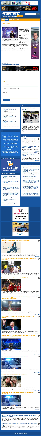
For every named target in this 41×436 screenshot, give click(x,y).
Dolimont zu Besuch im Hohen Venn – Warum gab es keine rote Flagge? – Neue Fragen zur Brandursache (11, 185)
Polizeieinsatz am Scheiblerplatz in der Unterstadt (9, 110)
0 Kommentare (8, 25)
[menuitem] (3, 20)
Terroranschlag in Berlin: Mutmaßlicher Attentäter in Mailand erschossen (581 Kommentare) (31, 170)
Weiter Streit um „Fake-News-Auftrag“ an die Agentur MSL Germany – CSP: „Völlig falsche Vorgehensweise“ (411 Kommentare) (31, 181)
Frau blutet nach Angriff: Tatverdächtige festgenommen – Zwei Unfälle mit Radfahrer (11, 179)
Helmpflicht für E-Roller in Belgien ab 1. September (9, 200)
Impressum (16, 433)
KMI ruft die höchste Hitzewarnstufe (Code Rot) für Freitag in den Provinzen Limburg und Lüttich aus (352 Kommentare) (31, 191)
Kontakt (17, 19)
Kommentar (5, 92)
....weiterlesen (37, 145)
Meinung (10, 19)
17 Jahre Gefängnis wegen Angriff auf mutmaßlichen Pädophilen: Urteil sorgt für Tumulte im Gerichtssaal (10, 203)
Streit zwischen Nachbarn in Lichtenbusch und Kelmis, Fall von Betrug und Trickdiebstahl (11, 191)
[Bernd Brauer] (10, 32)
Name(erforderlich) (6, 84)
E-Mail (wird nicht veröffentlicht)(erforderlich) (11, 88)
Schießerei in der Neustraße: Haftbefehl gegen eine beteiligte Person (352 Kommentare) (31, 194)
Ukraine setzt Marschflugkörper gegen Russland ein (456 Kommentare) (31, 178)
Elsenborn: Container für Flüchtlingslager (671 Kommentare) (31, 167)
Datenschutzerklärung (23, 433)
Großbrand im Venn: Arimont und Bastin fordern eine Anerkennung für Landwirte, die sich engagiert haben (11, 126)
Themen (6, 19)
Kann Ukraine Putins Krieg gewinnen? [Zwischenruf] (9, 197)
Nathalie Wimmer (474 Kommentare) (29, 176)
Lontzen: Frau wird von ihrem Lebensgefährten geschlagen (10, 182)
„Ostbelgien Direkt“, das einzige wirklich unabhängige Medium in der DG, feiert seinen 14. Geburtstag (11, 194)
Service (14, 19)
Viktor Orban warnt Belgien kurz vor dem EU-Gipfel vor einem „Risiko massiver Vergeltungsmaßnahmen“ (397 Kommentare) (31, 187)
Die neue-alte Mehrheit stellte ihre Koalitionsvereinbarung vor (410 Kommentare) (31, 184)
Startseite (3, 19)
